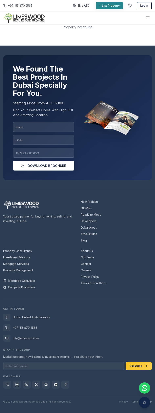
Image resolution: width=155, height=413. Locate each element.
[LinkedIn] (27, 385)
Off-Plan (86, 208)
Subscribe (136, 365)
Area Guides (89, 234)
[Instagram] (17, 385)
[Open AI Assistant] (144, 402)
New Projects (89, 201)
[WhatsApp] (7, 385)
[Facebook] (65, 385)
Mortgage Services (16, 263)
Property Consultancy (17, 251)
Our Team (87, 257)
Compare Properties (21, 287)
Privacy (123, 401)
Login (144, 5)
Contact (86, 263)
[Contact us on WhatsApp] (144, 388)
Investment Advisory (16, 257)
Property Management (18, 270)
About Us (87, 251)
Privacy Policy (90, 276)
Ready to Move (91, 214)
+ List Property (109, 5)
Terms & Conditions (94, 283)
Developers (88, 221)
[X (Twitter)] (36, 385)
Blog (84, 240)
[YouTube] (46, 385)
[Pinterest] (56, 385)
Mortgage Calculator (21, 280)
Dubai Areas (89, 227)
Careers (86, 270)
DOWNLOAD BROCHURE (47, 166)
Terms (135, 401)
